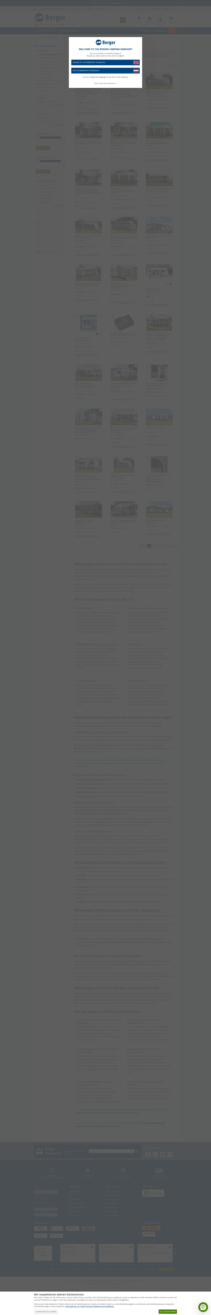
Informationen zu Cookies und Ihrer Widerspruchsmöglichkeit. (89, 1306)
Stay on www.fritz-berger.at (86, 71)
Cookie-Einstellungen (45, 1312)
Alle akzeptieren (168, 1312)
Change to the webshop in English (89, 62)
